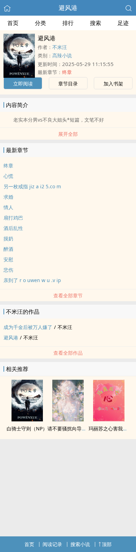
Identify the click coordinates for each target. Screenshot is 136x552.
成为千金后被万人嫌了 (27, 327)
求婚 (8, 196)
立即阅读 (23, 83)
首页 (12, 23)
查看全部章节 (68, 295)
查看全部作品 (68, 352)
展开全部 (68, 134)
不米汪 (59, 47)
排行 (68, 23)
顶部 (107, 544)
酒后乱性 (13, 228)
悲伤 (8, 269)
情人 (8, 207)
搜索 (95, 23)
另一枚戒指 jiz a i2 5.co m (32, 186)
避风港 (68, 7)
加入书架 (113, 83)
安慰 (8, 259)
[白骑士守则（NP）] (27, 419)
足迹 (123, 23)
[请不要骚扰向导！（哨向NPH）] (68, 419)
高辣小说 (62, 55)
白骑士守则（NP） (27, 428)
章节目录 (68, 83)
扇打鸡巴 (13, 217)
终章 (67, 72)
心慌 (8, 176)
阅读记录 (52, 544)
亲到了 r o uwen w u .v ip (32, 280)
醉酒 (8, 249)
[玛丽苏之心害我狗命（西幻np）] (108, 419)
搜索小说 (80, 544)
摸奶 (8, 238)
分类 (40, 23)
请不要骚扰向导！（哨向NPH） (81, 428)
